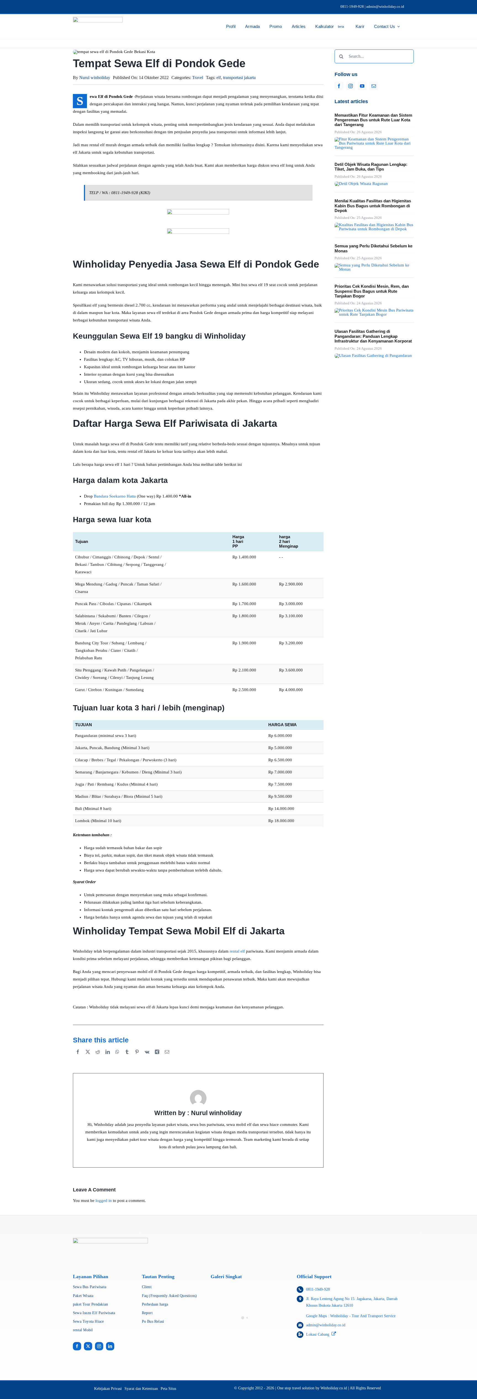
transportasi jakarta (239, 77)
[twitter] (88, 1346)
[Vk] (147, 1058)
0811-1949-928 (318, 1289)
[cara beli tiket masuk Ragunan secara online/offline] (361, 183)
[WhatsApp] (117, 1058)
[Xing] (157, 1058)
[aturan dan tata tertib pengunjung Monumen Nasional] (374, 265)
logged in (104, 1200)
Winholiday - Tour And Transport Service (363, 1316)
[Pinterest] (137, 1058)
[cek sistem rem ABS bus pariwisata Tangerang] (374, 139)
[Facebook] (78, 1058)
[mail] (373, 86)
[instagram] (350, 86)
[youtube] (362, 86)
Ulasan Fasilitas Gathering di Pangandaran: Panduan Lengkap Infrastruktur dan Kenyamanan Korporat (373, 336)
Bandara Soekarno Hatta (115, 496)
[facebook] (339, 86)
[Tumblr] (127, 1058)
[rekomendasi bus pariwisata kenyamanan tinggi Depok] (374, 225)
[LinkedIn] (108, 1058)
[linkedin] (110, 1346)
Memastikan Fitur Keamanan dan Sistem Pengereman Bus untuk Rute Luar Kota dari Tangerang (373, 120)
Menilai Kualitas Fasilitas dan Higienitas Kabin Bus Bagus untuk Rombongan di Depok (373, 205)
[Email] (167, 1058)
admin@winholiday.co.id (325, 1325)
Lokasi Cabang (317, 1334)
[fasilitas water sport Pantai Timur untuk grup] (373, 355)
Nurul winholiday (94, 77)
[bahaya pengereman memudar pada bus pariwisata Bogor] (374, 310)
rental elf (237, 951)
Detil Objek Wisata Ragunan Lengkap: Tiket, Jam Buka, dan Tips (371, 166)
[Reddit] (98, 1058)
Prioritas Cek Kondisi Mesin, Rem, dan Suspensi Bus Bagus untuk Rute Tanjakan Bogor (372, 291)
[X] (88, 1058)
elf (218, 77)
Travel (197, 77)
